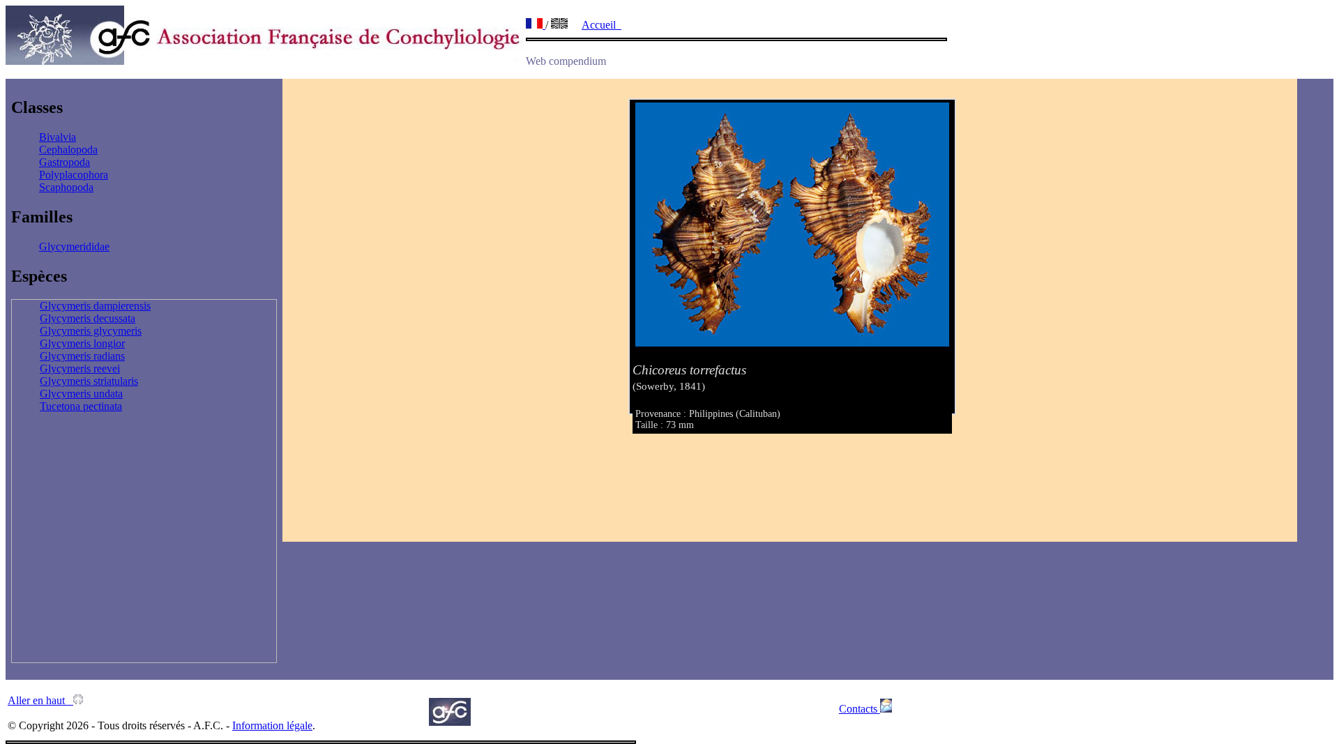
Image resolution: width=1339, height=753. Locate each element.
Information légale (272, 725)
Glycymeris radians (82, 356)
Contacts (859, 709)
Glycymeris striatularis (89, 381)
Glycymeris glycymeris (91, 331)
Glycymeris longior (82, 343)
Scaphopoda (66, 187)
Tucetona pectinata (81, 406)
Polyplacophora (73, 175)
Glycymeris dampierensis (95, 306)
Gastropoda (64, 162)
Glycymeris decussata (87, 318)
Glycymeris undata (81, 394)
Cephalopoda (68, 149)
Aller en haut (40, 700)
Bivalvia (57, 137)
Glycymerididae (74, 246)
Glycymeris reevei (80, 368)
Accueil (601, 25)
